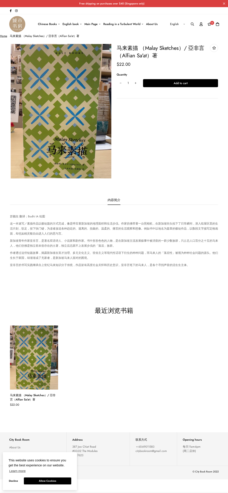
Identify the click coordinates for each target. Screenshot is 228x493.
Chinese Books (47, 24)
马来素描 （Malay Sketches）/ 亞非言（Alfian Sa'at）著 (44, 36)
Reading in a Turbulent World (121, 24)
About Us (152, 24)
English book (71, 24)
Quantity (122, 75)
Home (3, 36)
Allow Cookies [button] (47, 480)
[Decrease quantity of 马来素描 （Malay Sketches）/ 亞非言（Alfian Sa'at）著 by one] (121, 83)
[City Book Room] (17, 24)
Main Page (91, 24)
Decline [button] (13, 480)
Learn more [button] (17, 471)
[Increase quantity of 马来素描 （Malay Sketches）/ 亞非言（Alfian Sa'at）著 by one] (135, 83)
